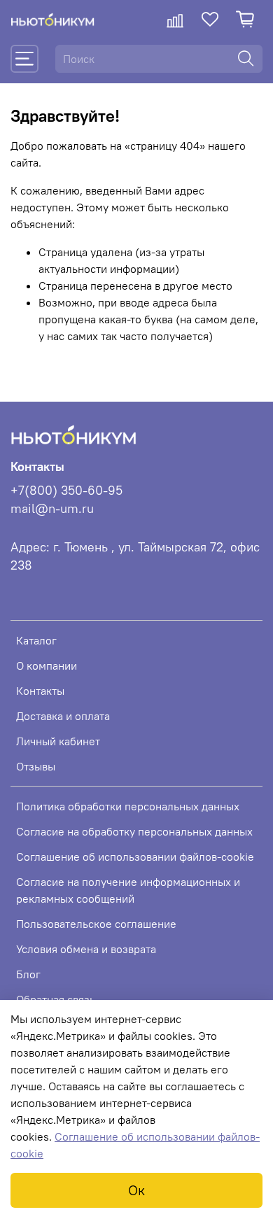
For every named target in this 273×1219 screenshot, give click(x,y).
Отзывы (35, 766)
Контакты (40, 691)
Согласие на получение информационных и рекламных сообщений (128, 890)
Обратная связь (55, 999)
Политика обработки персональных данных (127, 806)
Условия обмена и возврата (86, 949)
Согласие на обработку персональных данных (134, 831)
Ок (136, 1190)
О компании (46, 665)
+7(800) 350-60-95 (66, 490)
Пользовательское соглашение (96, 924)
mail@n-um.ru (52, 508)
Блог (28, 974)
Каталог (36, 640)
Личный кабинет (58, 741)
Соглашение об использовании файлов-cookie (135, 857)
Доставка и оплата (63, 716)
